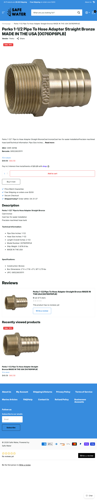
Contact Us (43, 399)
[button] (8, 171)
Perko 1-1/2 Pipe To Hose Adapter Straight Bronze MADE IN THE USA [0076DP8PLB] (20, 368)
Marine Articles (9, 399)
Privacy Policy (63, 392)
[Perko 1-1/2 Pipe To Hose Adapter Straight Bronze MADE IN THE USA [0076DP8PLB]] (21, 345)
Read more (49, 142)
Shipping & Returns (42, 392)
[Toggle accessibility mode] (94, 2)
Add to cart (52, 173)
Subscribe (11, 427)
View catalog (3, 13)
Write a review (42, 311)
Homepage (6, 24)
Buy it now (11, 182)
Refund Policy (62, 399)
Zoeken (78, 12)
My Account (22, 392)
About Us (88, 2)
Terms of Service (83, 392)
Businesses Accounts (80, 400)
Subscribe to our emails (12, 414)
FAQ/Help (27, 399)
